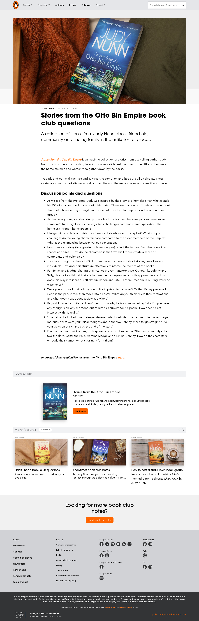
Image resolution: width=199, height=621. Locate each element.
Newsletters (19, 563)
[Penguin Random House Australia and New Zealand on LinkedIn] (124, 544)
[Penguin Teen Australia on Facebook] (102, 555)
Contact (17, 551)
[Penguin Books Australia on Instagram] (107, 544)
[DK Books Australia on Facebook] (145, 567)
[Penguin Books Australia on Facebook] (102, 544)
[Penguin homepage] (16, 5)
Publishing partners (64, 549)
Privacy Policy (110, 607)
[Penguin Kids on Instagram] (150, 544)
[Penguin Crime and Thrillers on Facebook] (102, 567)
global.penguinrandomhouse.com (169, 614)
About (16, 539)
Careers (59, 539)
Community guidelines (66, 544)
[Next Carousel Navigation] (183, 429)
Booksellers (19, 545)
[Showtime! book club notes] (99, 452)
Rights (59, 555)
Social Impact (20, 582)
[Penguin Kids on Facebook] (145, 544)
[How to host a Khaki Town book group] (158, 452)
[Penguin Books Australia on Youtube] (118, 544)
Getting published (22, 557)
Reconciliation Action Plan (67, 575)
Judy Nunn (78, 395)
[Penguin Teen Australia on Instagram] (107, 555)
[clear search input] (183, 5)
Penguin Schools (22, 576)
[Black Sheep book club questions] (41, 452)
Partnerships (19, 569)
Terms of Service (125, 607)
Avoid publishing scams (66, 560)
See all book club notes (99, 520)
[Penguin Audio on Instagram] (102, 578)
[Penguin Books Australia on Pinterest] (113, 544)
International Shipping (66, 580)
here (121, 357)
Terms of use (62, 570)
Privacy (59, 565)
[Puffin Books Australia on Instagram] (145, 555)
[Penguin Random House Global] (21, 614)
